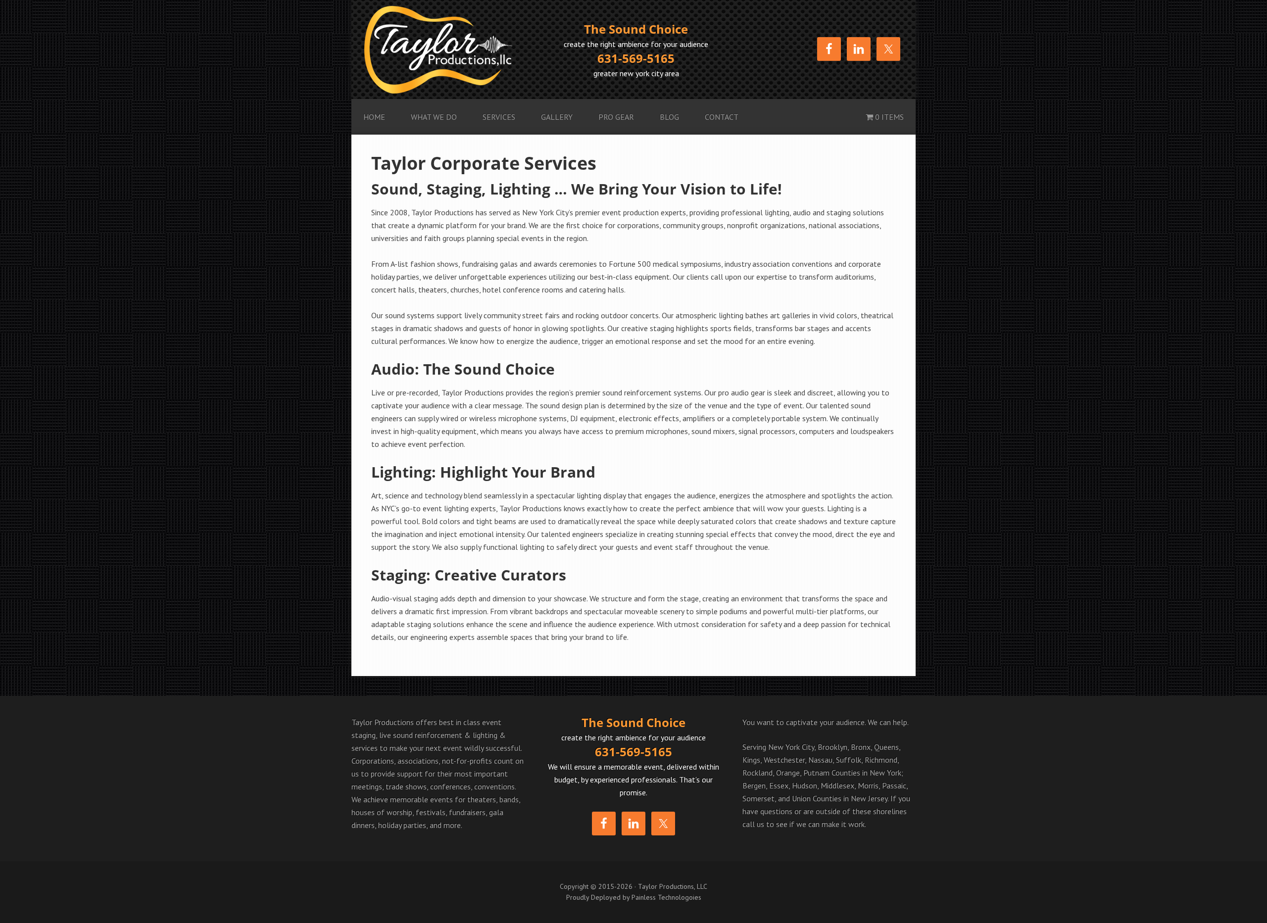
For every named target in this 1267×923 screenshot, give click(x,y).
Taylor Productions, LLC (455, 49)
